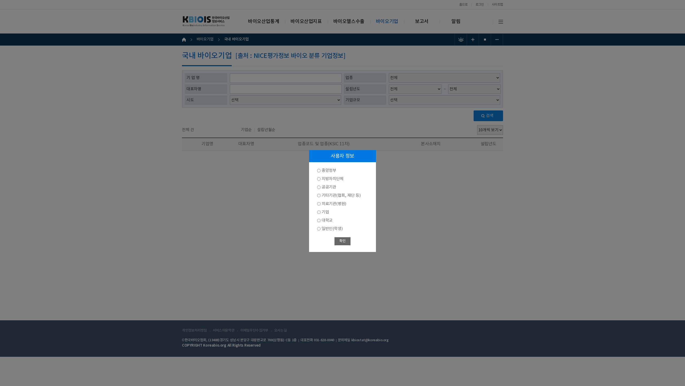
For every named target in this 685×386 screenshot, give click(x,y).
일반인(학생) (332, 229)
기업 (325, 212)
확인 (342, 241)
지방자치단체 (333, 179)
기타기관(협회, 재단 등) (341, 195)
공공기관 (329, 187)
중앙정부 (329, 170)
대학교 (327, 220)
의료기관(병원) (334, 204)
